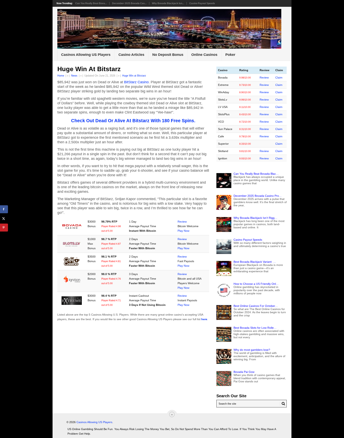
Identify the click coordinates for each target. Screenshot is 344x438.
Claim (278, 77)
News (74, 75)
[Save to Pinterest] (4, 228)
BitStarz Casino (136, 82)
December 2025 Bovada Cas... (129, 3)
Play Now (183, 230)
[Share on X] (4, 218)
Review (182, 221)
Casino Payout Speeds (202, 3)
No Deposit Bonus (167, 55)
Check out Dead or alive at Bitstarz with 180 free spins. (133, 120)
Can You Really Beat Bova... (91, 3)
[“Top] (172, 414)
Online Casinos (204, 55)
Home (60, 75)
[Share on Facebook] (4, 209)
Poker (230, 55)
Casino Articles (131, 55)
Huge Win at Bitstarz (134, 75)
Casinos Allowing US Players (85, 55)
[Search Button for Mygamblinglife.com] (282, 404)
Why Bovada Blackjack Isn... (168, 3)
